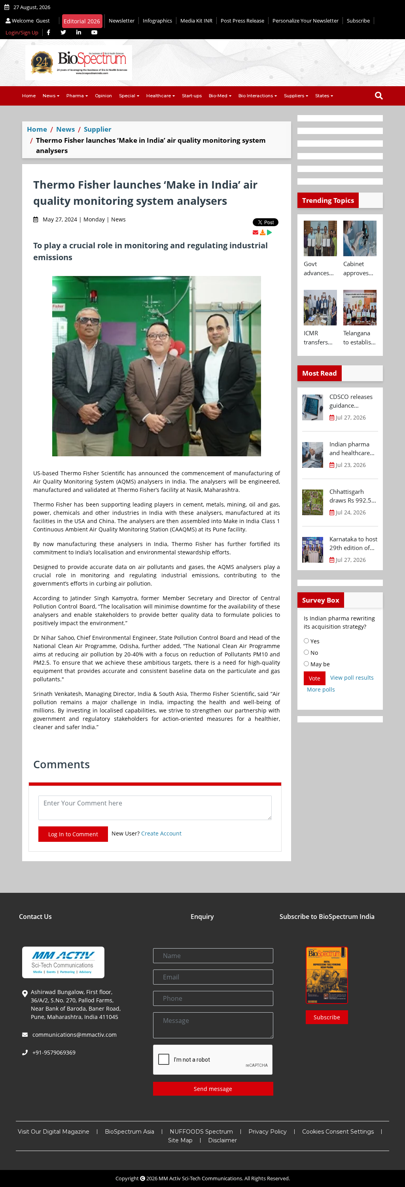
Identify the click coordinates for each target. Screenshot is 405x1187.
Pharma (75, 95)
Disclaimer (222, 1140)
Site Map (180, 1140)
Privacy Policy (267, 1131)
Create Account (161, 833)
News (49, 95)
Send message (213, 1088)
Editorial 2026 (82, 21)
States (322, 95)
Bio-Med (218, 95)
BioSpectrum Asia (129, 1131)
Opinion (103, 95)
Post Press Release (242, 20)
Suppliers (294, 95)
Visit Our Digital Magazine (53, 1131)
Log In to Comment (73, 834)
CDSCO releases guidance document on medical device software (351, 401)
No (313, 652)
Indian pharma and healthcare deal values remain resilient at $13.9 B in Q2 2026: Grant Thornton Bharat (352, 448)
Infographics (157, 20)
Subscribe (358, 20)
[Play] (269, 232)
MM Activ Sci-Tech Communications (200, 1178)
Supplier (98, 129)
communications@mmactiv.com (74, 1034)
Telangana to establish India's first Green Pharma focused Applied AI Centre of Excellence (359, 337)
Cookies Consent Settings (338, 1131)
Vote (314, 678)
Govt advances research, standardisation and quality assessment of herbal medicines (320, 268)
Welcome (30, 20)
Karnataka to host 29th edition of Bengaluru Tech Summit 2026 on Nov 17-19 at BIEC (353, 543)
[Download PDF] (262, 232)
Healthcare (158, 95)
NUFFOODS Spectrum (201, 1131)
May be (319, 664)
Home (29, 95)
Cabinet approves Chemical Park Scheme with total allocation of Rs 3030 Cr (358, 268)
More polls (321, 689)
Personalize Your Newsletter (306, 20)
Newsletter (121, 20)
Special (127, 95)
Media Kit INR (196, 20)
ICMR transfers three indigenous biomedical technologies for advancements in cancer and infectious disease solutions (320, 337)
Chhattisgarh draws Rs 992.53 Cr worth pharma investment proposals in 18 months (352, 496)
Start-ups (192, 95)
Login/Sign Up (22, 32)
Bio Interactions (255, 95)
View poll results (352, 677)
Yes (314, 641)
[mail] (255, 232)
